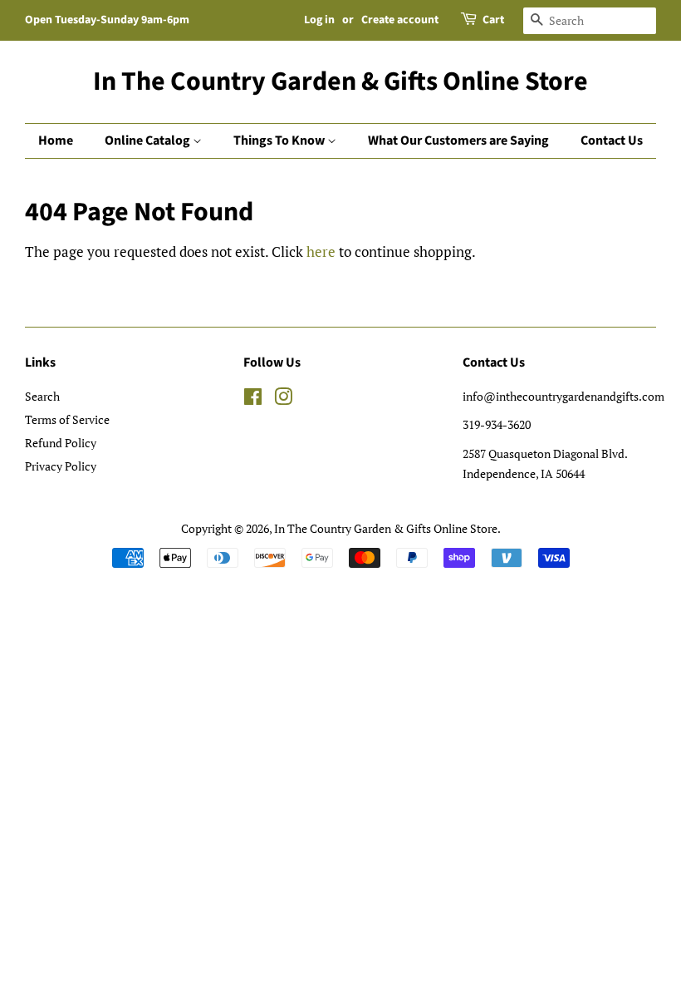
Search (42, 396)
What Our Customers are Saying (458, 140)
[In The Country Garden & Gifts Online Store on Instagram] (283, 399)
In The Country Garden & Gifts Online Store (340, 81)
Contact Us (612, 140)
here (321, 251)
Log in (319, 20)
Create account (399, 20)
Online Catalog (149, 140)
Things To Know (280, 140)
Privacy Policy (60, 466)
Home (55, 140)
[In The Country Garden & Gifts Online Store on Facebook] (252, 399)
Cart (493, 20)
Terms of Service (67, 419)
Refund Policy (60, 443)
